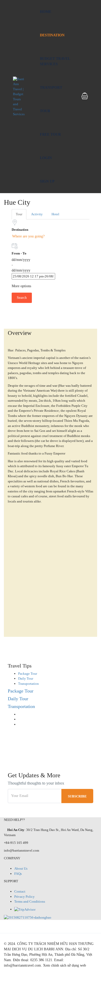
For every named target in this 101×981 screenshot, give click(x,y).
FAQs (18, 874)
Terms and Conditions (29, 901)
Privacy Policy (24, 896)
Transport (51, 87)
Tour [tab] (19, 214)
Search (22, 298)
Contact (19, 891)
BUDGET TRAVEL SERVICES (55, 61)
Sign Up (47, 181)
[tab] (27, 673)
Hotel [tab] (55, 214)
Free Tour (50, 134)
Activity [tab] (37, 214)
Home (45, 12)
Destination (52, 35)
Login (46, 158)
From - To (19, 253)
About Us (20, 868)
